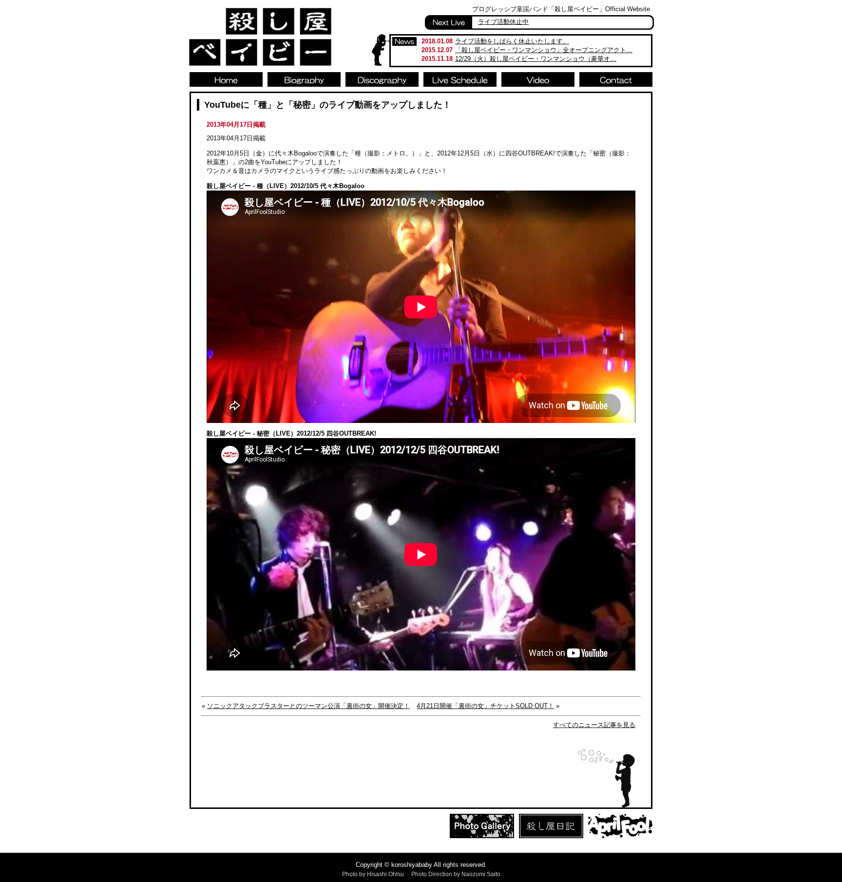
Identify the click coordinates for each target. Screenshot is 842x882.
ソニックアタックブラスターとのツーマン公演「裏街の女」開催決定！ (308, 705)
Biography (304, 79)
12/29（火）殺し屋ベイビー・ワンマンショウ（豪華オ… (535, 58)
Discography (382, 79)
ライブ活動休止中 (503, 21)
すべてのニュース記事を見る (594, 725)
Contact (615, 79)
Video (537, 79)
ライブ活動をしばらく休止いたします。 (512, 41)
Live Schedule (460, 79)
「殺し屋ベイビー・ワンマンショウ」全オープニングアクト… (543, 50)
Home (226, 79)
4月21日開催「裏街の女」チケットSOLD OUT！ (485, 705)
